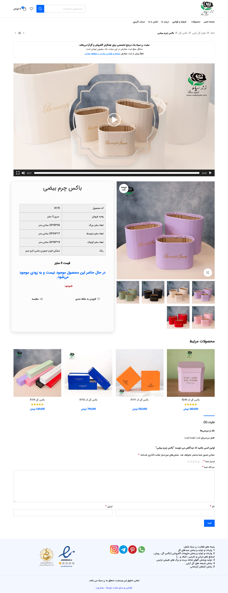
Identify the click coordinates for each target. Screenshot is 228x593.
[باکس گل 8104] (37, 373)
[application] (114, 119)
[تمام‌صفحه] (18, 174)
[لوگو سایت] (207, 8)
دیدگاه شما (208, 467)
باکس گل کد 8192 (88, 400)
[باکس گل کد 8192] (88, 373)
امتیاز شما (209, 461)
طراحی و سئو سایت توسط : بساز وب (114, 588)
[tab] (209, 421)
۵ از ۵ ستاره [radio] (188, 461)
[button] (114, 120)
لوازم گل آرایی (199, 33)
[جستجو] (40, 9)
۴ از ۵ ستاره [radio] (191, 461)
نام (212, 506)
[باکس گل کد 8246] (191, 373)
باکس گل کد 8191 (140, 400)
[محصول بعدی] (16, 33)
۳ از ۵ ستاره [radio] (193, 461)
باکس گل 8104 (37, 400)
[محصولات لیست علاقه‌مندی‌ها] (31, 8)
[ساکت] (23, 174)
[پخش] (210, 174)
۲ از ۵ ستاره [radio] (196, 461)
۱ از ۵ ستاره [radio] (198, 461)
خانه (212, 33)
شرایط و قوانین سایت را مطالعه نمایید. (102, 53)
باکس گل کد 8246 (191, 400)
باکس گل (183, 33)
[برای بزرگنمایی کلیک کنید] (208, 272)
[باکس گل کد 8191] (140, 373)
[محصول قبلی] (24, 33)
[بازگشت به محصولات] (20, 33)
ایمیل (108, 506)
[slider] (116, 173)
